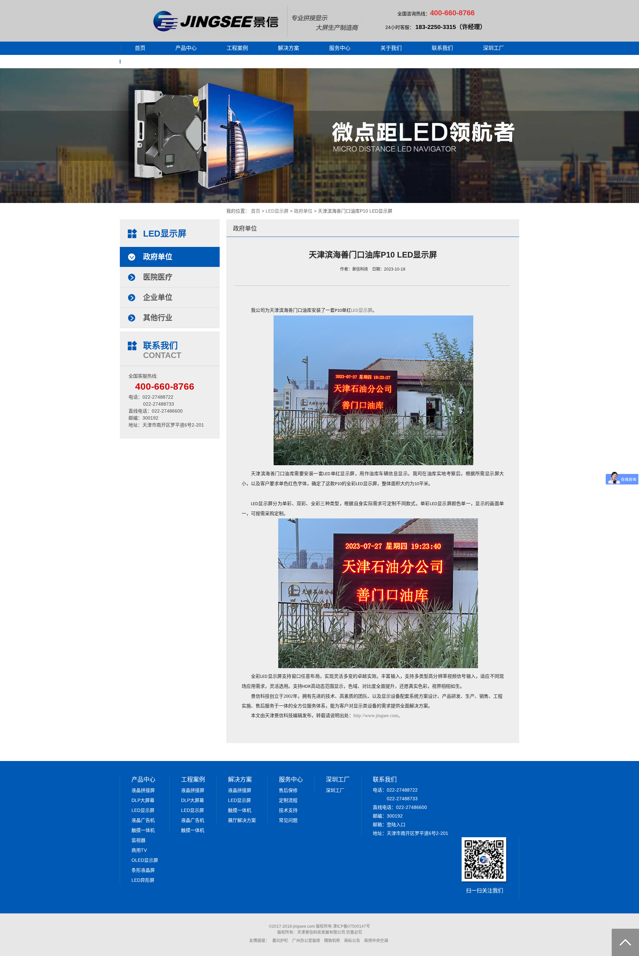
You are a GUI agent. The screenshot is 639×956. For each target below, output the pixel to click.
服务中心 (339, 48)
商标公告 (352, 940)
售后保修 (288, 790)
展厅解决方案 (242, 820)
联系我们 (442, 48)
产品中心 (186, 48)
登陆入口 (396, 824)
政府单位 (303, 211)
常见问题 (288, 820)
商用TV (139, 850)
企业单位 (157, 297)
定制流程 (288, 800)
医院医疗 (157, 277)
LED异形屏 (142, 880)
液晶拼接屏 (143, 790)
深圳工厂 (493, 48)
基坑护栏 (280, 940)
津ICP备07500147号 (351, 926)
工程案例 (237, 48)
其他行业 (157, 317)
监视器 (138, 840)
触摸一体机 (143, 830)
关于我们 (391, 48)
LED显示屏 (277, 211)
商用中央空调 (376, 940)
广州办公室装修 (306, 940)
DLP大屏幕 (142, 800)
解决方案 (288, 48)
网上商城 (145, 61)
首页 (140, 48)
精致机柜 (332, 940)
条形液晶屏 (143, 870)
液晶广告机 (143, 820)
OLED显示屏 (144, 860)
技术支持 (288, 810)
